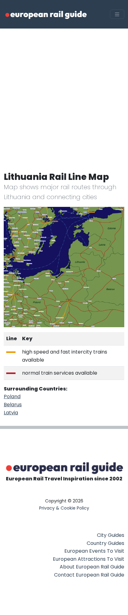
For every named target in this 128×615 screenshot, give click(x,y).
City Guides (110, 535)
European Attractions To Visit (88, 559)
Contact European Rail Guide (89, 574)
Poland (12, 396)
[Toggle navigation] (117, 14)
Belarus (13, 404)
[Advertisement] (64, 95)
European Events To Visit (94, 551)
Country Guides (105, 543)
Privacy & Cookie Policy (64, 508)
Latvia (11, 412)
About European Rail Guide (92, 566)
